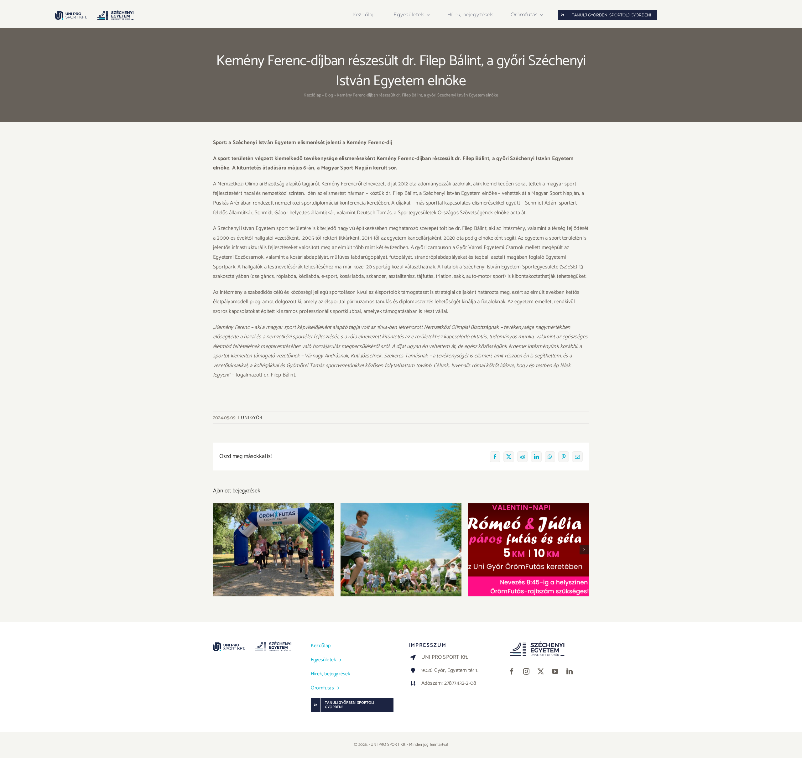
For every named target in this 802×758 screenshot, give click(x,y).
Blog (329, 95)
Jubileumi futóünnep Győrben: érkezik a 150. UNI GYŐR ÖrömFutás (401, 541)
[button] (217, 549)
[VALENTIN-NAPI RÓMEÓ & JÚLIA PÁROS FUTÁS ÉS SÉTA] (528, 549)
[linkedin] (569, 671)
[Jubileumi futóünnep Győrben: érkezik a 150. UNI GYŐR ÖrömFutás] (401, 549)
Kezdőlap (312, 95)
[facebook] (512, 671)
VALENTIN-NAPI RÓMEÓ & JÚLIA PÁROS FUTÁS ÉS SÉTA (528, 541)
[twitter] (540, 671)
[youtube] (555, 671)
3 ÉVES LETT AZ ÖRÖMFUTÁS (274, 544)
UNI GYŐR (251, 418)
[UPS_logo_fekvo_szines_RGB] (94, 12)
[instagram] (526, 671)
